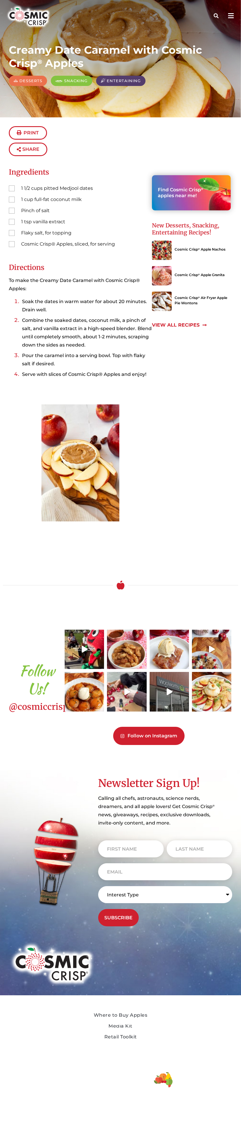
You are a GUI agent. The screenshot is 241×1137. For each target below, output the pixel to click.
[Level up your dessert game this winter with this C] (84, 691)
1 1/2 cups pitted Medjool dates (57, 188)
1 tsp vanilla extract (43, 221)
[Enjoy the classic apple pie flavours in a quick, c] (169, 649)
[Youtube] (43, 1130)
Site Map (120, 1113)
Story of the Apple (26, 1001)
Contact (70, 1040)
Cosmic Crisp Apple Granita (200, 275)
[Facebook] (16, 1130)
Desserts (177, 225)
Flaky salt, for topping (46, 233)
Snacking (205, 225)
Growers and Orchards (28, 1035)
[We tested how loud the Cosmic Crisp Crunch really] (84, 649)
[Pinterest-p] (70, 1130)
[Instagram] (56, 1130)
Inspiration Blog (73, 1013)
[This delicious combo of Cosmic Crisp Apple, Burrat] (211, 691)
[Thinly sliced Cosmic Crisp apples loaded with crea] (211, 649)
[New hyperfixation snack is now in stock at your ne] (169, 691)
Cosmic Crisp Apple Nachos (200, 249)
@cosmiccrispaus (46, 706)
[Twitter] (29, 1130)
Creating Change (23, 1052)
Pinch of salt (35, 210)
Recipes (70, 998)
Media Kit (120, 1011)
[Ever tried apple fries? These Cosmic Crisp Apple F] (126, 649)
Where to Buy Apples (134, 998)
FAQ (65, 1028)
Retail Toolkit (124, 1023)
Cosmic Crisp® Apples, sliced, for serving (68, 244)
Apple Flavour (21, 1018)
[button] (230, 16)
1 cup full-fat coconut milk (51, 199)
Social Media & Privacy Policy (120, 1099)
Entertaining (169, 232)
